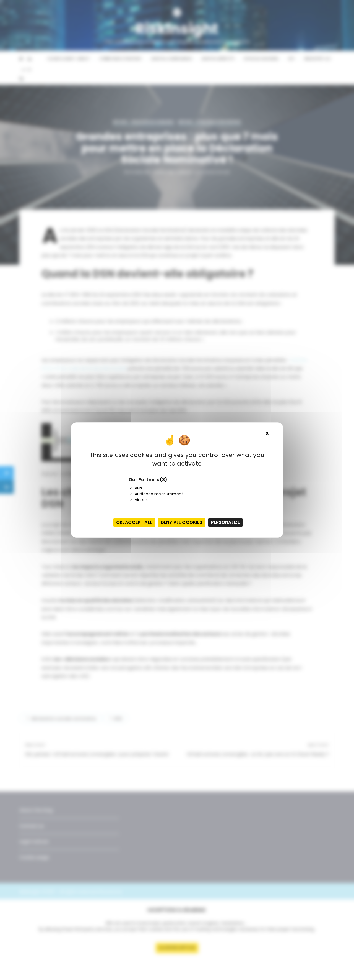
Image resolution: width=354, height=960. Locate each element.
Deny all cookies (181, 522)
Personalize (225, 522)
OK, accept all (134, 522)
